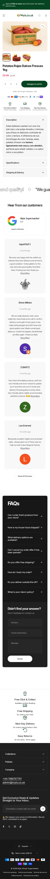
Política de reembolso (10, 872)
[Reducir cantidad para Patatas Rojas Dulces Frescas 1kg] (5, 84)
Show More (25, 273)
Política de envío (16, 875)
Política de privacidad (25, 872)
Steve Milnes (25, 302)
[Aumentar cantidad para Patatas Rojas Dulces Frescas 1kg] (16, 84)
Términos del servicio (40, 872)
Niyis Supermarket (29, 218)
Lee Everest (25, 425)
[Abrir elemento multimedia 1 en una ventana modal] (42, 26)
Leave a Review (17, 229)
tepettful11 (25, 244)
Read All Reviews (25, 476)
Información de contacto (31, 875)
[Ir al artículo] (7, 57)
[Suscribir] (42, 808)
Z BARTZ (25, 367)
